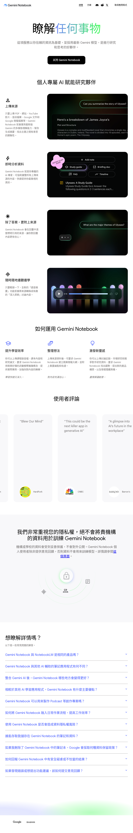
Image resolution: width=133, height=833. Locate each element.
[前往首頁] (17, 5)
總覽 (81, 5)
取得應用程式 (121, 5)
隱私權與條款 (30, 822)
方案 (89, 5)
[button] (66, 655)
